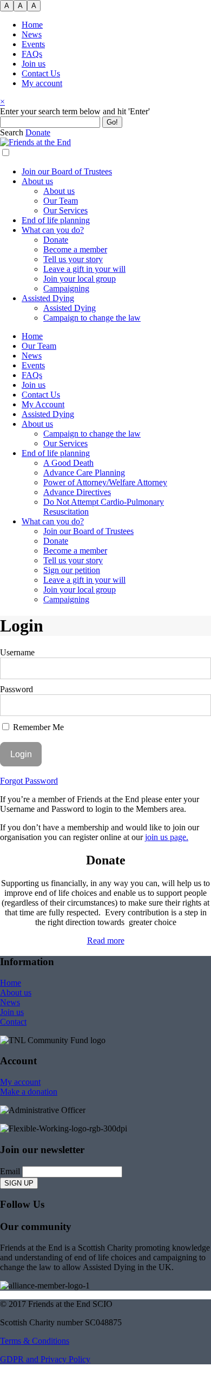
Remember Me (37, 727)
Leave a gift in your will (84, 269)
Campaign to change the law (92, 317)
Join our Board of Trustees (67, 171)
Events (33, 44)
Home (32, 24)
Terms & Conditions (34, 1340)
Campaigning (66, 288)
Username (17, 652)
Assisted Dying (48, 298)
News (32, 34)
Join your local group (79, 278)
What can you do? (53, 230)
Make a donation (28, 1091)
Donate (55, 239)
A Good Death (68, 462)
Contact (13, 1021)
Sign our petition (71, 570)
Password (16, 689)
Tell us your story (73, 259)
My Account (43, 404)
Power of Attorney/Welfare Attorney (105, 482)
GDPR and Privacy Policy (45, 1359)
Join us (33, 63)
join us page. (166, 837)
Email (10, 1171)
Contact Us (41, 73)
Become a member (75, 249)
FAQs (32, 53)
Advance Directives (77, 492)
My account (42, 83)
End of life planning (56, 220)
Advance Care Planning (84, 472)
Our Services (65, 210)
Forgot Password (29, 780)
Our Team (60, 200)
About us (37, 181)
